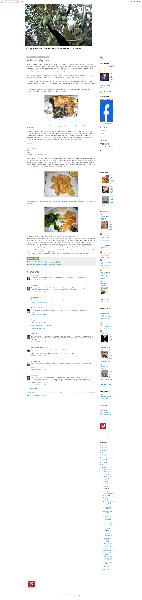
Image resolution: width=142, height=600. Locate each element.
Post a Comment (33, 388)
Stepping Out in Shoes (107, 553)
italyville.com (104, 299)
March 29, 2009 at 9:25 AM (38, 369)
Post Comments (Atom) (40, 395)
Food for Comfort (108, 493)
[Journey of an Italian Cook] (106, 121)
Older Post (92, 392)
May (104, 486)
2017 (103, 447)
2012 (103, 460)
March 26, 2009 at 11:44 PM (39, 314)
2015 (103, 452)
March (105, 491)
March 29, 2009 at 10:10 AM (39, 385)
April (104, 488)
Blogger (78, 595)
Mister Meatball (105, 254)
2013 (103, 457)
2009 (103, 467)
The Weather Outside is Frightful (107, 539)
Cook (45, 201)
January (105, 569)
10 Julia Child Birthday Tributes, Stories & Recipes (106, 318)
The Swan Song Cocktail (110, 338)
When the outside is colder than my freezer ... (108, 558)
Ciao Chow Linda (106, 245)
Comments (105, 134)
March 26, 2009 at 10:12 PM (39, 292)
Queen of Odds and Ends (107, 508)
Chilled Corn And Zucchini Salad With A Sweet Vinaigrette (106, 239)
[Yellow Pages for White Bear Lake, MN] (107, 414)
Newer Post (30, 392)
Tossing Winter (107, 536)
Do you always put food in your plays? (108, 503)
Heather (33, 275)
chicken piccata (52, 264)
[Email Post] (46, 261)
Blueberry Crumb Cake (33, 91)
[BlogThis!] (53, 262)
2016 (103, 450)
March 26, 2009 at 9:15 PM (38, 280)
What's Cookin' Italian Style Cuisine (105, 218)
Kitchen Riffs (104, 333)
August (105, 479)
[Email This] (51, 262)
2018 (103, 445)
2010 (103, 464)
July (104, 481)
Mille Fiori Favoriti (106, 396)
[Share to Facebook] (57, 262)
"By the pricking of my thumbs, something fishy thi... (108, 524)
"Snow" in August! (105, 398)
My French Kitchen (106, 325)
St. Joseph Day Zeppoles (107, 511)
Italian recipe (59, 264)
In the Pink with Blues (107, 562)
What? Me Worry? (108, 550)
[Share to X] (55, 262)
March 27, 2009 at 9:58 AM (38, 342)
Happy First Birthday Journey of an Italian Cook (107, 531)
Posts (104, 131)
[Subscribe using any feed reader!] (107, 92)
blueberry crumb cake (36, 264)
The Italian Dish (105, 272)
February (106, 566)
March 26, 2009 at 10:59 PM (39, 302)
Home (61, 392)
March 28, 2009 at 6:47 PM (38, 355)
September (106, 476)
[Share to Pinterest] (58, 262)
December (106, 469)
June (105, 483)
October (105, 474)
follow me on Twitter (108, 146)
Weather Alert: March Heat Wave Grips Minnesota (107, 517)
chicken (45, 264)
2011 (103, 462)
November (106, 471)
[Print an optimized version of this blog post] (33, 259)
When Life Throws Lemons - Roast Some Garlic (108, 546)
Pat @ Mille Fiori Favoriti (38, 347)
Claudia (33, 285)
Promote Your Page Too (106, 123)
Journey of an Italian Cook (106, 99)
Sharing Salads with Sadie (112, 189)
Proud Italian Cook (36, 308)
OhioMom (34, 361)
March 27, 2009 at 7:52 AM (38, 328)
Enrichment (106, 495)
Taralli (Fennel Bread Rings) (112, 179)
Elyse (33, 333)
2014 (103, 455)
